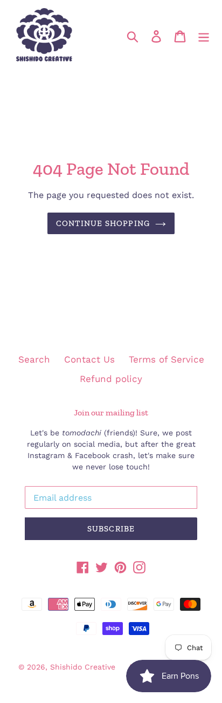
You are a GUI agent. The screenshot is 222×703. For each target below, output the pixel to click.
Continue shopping (103, 223)
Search (34, 359)
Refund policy (111, 378)
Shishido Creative (82, 667)
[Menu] (204, 35)
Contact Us (89, 359)
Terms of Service (166, 359)
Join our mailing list (111, 412)
